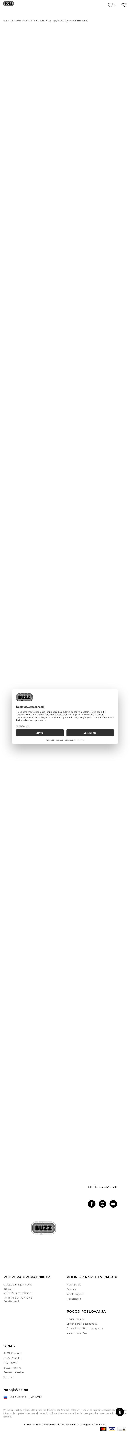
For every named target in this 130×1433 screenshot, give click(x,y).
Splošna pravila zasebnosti (82, 1323)
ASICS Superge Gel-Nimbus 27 (65, 647)
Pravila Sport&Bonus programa (85, 1328)
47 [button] (72, 73)
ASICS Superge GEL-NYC (65, 797)
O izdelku (76, 179)
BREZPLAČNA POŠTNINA (65, 18)
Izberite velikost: (77, 52)
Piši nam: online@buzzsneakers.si (17, 1291)
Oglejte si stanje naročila (17, 1284)
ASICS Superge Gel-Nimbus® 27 (65, 497)
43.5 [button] (116, 58)
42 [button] (87, 58)
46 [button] (116, 65)
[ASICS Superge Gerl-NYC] (55, 787)
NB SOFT (75, 1424)
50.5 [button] (116, 73)
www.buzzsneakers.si (45, 1424)
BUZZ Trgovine (12, 1367)
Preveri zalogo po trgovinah (90, 189)
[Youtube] (113, 1204)
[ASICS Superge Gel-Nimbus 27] (65, 577)
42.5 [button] (101, 58)
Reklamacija (74, 1298)
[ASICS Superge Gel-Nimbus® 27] (65, 437)
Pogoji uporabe (76, 1319)
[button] (73, 101)
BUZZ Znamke (12, 1358)
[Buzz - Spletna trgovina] (8, 5)
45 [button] (101, 65)
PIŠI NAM (65, 24)
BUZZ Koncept (12, 1353)
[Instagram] (102, 1204)
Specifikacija (78, 168)
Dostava (72, 1289)
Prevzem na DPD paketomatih (65, 12)
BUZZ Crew (10, 1362)
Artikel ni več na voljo (93, 89)
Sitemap (8, 1377)
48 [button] (87, 73)
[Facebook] (91, 1204)
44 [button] (72, 65)
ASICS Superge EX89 (65, 971)
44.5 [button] (87, 65)
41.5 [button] (72, 58)
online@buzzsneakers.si (65, 27)
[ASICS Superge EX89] (65, 876)
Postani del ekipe (13, 1372)
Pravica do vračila (77, 1333)
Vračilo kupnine (75, 1294)
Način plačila (74, 1284)
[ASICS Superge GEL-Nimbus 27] (55, 638)
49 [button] (101, 73)
